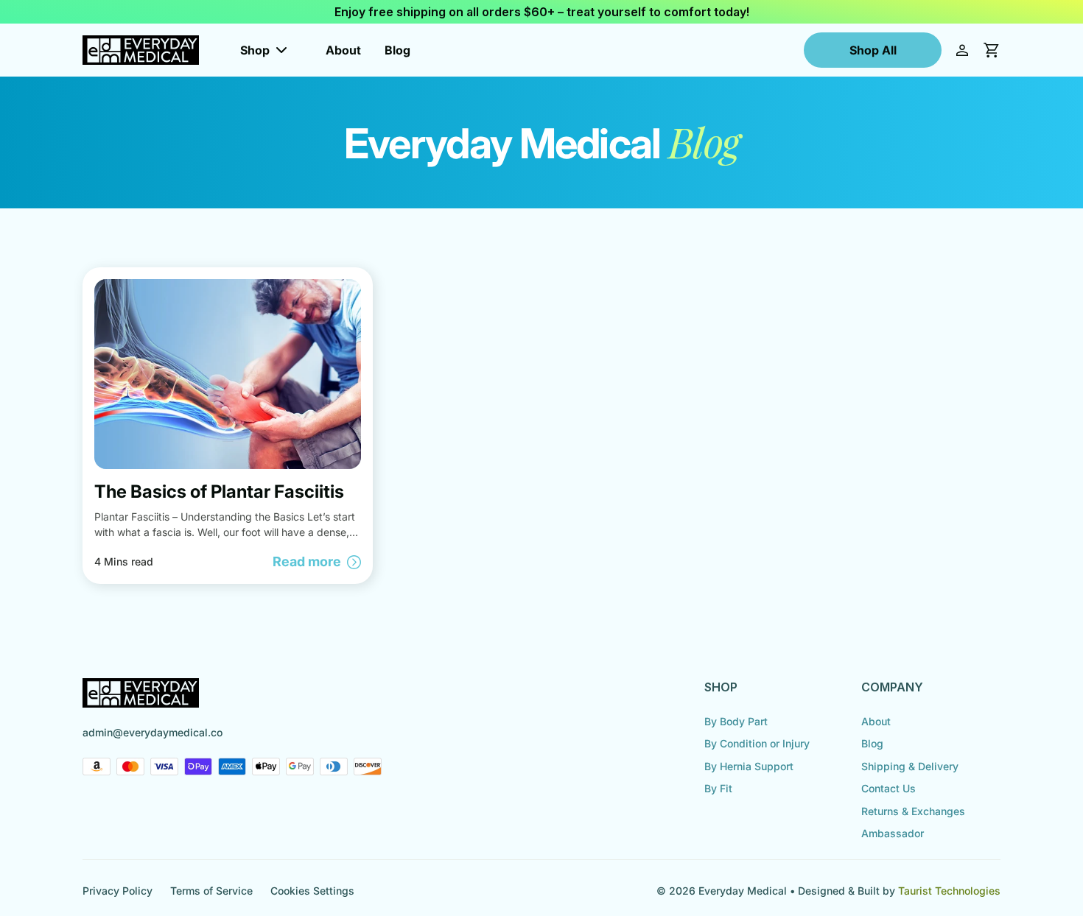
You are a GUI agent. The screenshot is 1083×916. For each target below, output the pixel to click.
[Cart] (991, 50)
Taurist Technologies (949, 890)
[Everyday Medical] (141, 50)
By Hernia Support (748, 766)
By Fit (718, 788)
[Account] (962, 50)
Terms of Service (211, 890)
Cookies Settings (312, 890)
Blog (397, 50)
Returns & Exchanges (913, 811)
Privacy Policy (118, 890)
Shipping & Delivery (909, 766)
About (343, 50)
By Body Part (736, 721)
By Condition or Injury (757, 743)
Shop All (873, 50)
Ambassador (892, 833)
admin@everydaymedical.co (152, 732)
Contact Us (888, 788)
